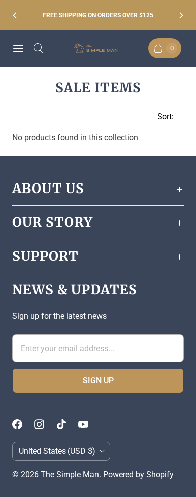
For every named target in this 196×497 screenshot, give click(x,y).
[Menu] (18, 48)
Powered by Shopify (138, 474)
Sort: (162, 116)
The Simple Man (70, 474)
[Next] (181, 15)
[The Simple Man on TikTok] (67, 424)
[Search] (38, 48)
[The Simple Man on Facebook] (23, 424)
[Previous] (15, 15)
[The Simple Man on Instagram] (45, 424)
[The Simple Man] (98, 48)
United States (57, 451)
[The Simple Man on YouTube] (89, 424)
